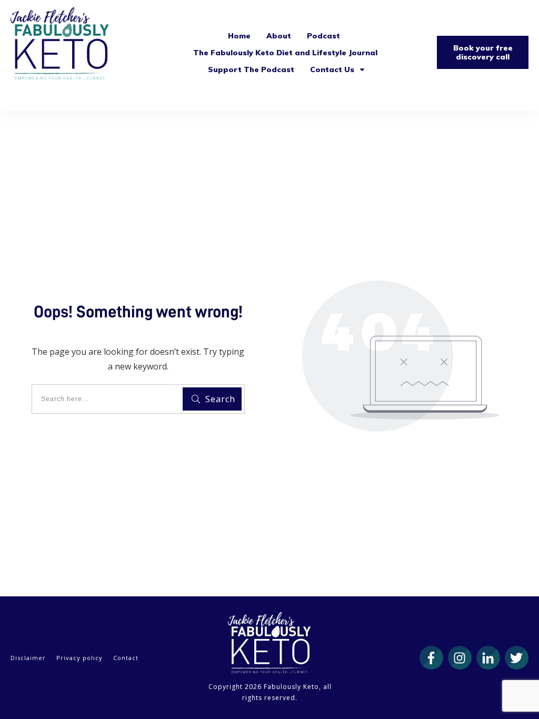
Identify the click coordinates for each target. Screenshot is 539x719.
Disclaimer (28, 658)
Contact (125, 658)
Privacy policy (79, 658)
